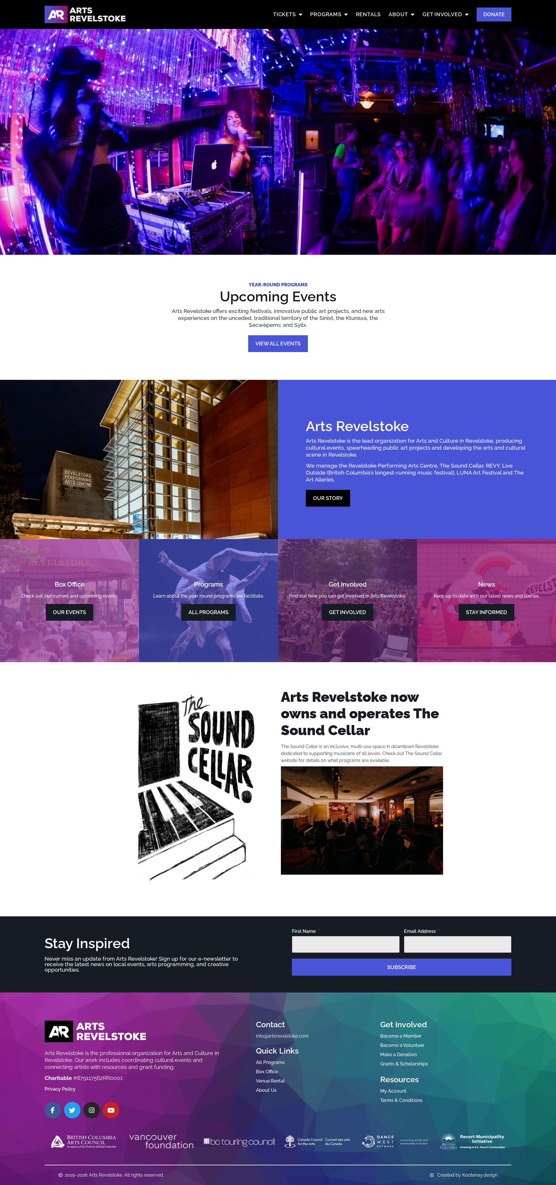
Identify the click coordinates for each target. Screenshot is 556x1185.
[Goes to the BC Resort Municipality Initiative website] (473, 1141)
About (398, 14)
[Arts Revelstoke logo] (95, 1031)
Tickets (284, 14)
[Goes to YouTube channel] (111, 1110)
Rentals (368, 14)
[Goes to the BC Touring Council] (239, 1141)
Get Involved (442, 14)
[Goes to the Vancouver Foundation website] (161, 1141)
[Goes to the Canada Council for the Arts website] (317, 1141)
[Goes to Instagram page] (91, 1110)
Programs (325, 14)
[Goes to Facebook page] (53, 1110)
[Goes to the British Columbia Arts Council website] (83, 1141)
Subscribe (401, 967)
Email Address (420, 931)
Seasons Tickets (75, 230)
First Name (304, 931)
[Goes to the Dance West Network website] (395, 1141)
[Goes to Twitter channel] (72, 1110)
